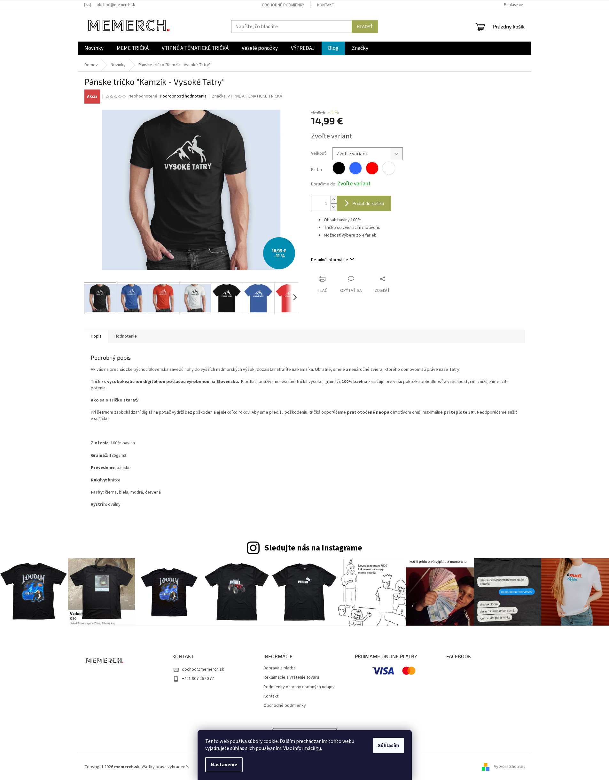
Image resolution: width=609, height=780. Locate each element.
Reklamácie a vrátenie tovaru (291, 678)
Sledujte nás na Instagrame (313, 548)
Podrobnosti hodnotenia (183, 96)
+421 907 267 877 (198, 678)
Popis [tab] (96, 336)
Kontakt (325, 5)
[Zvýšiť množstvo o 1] (334, 199)
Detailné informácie (329, 260)
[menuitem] (94, 48)
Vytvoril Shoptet (509, 767)
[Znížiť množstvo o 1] (334, 207)
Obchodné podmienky (283, 5)
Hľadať (365, 26)
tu (318, 748)
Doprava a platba (279, 668)
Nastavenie (224, 764)
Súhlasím (388, 745)
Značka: (247, 96)
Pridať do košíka (368, 203)
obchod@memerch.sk (203, 669)
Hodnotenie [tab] (125, 336)
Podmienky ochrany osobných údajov (299, 687)
